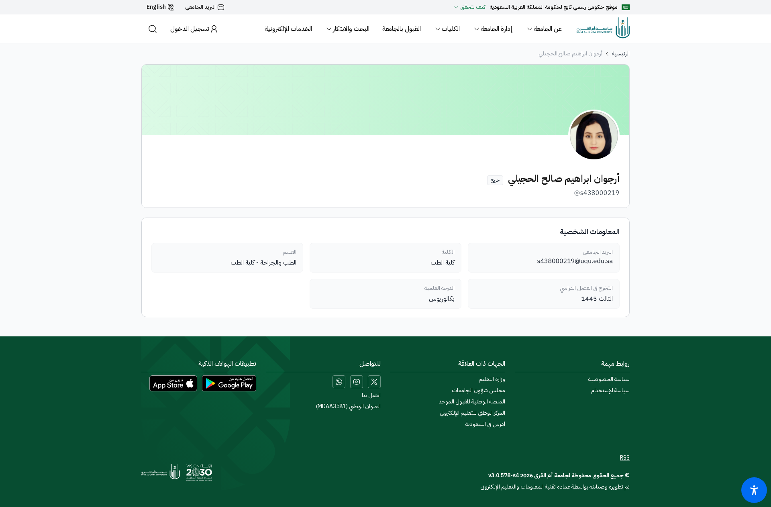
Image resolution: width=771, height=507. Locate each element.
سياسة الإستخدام (610, 391)
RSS (625, 458)
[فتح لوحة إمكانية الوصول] (754, 490)
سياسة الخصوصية (609, 379)
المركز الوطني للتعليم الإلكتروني (472, 413)
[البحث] (152, 28)
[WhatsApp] (338, 381)
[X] (374, 381)
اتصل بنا (371, 395)
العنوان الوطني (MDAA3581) (348, 407)
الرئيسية (621, 54)
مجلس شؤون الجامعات (478, 391)
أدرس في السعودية (485, 424)
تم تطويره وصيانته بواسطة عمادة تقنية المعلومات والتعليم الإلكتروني (555, 487)
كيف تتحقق (472, 7)
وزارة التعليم (492, 379)
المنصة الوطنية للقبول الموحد (472, 402)
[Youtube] (356, 381)
